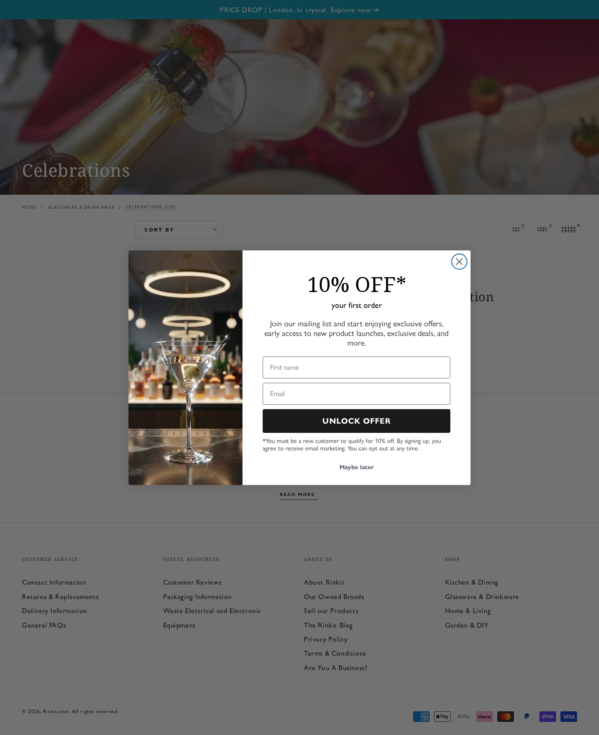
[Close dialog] (459, 261)
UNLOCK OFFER (356, 421)
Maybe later (356, 467)
